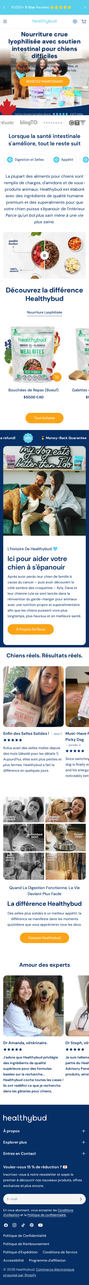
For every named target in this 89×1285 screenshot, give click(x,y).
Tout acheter (44, 418)
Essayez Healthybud (44, 937)
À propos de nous (30, 629)
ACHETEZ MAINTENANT (44, 81)
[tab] (44, 313)
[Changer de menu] (5, 21)
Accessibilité (13, 1260)
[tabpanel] (44, 364)
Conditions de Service (60, 1252)
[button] (74, 21)
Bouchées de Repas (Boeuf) (33, 390)
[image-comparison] (44, 255)
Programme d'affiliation (47, 1260)
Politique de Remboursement (26, 1244)
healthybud (25, 1269)
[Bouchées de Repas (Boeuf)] (33, 353)
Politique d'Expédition (20, 1252)
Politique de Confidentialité (24, 1235)
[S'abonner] (80, 1199)
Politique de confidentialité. (46, 1215)
